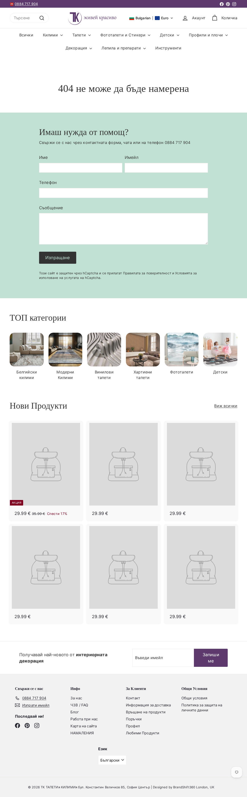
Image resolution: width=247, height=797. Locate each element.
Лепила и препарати (122, 48)
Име (43, 157)
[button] (151, 18)
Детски (167, 35)
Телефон (48, 182)
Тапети (79, 35)
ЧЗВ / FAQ (79, 705)
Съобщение (51, 207)
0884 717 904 (26, 4)
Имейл (131, 157)
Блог (74, 712)
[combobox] (29, 18)
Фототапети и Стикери (123, 35)
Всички (26, 35)
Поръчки (134, 719)
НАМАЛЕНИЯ (82, 733)
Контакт (133, 698)
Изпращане (57, 257)
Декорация (77, 48)
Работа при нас (84, 719)
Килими (51, 35)
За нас (76, 698)
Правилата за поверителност (147, 273)
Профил (133, 726)
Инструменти (168, 48)
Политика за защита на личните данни (201, 707)
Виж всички (225, 405)
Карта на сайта (83, 726)
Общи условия (194, 698)
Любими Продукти (142, 733)
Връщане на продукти (145, 712)
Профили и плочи (206, 35)
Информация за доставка (148, 705)
